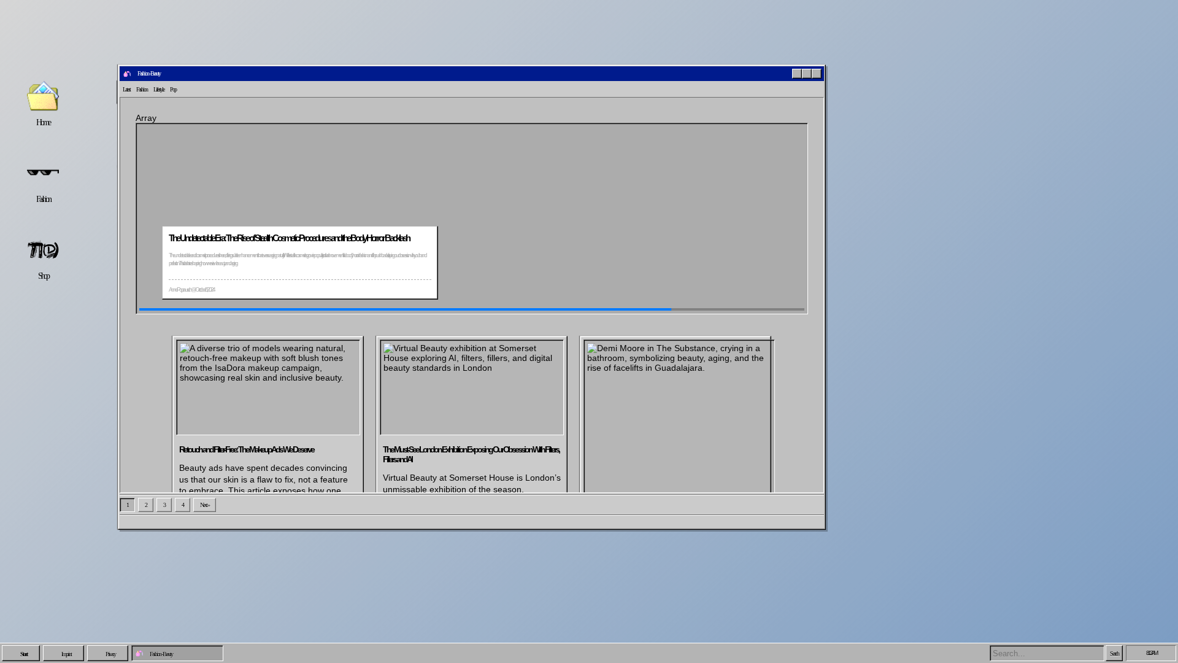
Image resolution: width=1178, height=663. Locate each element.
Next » (204, 505)
